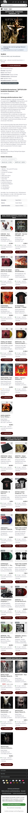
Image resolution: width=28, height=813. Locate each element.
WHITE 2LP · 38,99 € (20, 162)
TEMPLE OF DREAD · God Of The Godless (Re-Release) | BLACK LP (6, 270)
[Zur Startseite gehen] (5, 2)
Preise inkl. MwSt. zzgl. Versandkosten (10, 56)
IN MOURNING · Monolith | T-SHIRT (20, 306)
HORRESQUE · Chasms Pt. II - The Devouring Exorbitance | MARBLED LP (6, 564)
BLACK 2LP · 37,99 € (7, 162)
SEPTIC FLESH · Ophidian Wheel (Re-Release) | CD (7, 675)
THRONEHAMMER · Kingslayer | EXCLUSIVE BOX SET (6, 600)
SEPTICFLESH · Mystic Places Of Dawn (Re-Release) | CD (21, 711)
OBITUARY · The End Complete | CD (21, 234)
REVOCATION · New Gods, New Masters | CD (6, 378)
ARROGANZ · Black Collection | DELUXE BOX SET (6, 456)
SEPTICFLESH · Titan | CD (21, 675)
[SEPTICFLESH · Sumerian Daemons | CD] (14, 30)
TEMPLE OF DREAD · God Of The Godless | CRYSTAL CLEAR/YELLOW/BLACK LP (7, 342)
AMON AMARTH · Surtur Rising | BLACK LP (6, 416)
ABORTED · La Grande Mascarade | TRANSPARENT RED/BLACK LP (20, 600)
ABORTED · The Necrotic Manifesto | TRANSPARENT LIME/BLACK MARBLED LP (6, 636)
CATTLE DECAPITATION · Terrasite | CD (19, 270)
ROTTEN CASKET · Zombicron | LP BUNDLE (20, 492)
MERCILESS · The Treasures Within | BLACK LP (20, 342)
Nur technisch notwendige (14, 808)
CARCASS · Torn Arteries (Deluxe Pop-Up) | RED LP (6, 234)
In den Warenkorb (15, 65)
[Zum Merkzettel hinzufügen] (11, 221)
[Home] (1, 9)
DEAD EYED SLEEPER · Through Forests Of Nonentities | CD (21, 528)
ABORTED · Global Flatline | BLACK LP (20, 456)
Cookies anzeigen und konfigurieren (14, 811)
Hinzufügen (7, 252)
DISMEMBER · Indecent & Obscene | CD (7, 306)
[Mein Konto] (18, 2)
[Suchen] (25, 5)
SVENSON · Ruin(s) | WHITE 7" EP (21, 636)
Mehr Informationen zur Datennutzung (12, 800)
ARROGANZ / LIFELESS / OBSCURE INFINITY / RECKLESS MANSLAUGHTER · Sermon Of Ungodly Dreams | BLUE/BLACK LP (7, 528)
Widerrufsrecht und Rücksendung (10, 791)
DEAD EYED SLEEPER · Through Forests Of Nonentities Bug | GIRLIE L (21, 564)
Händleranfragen (6, 793)
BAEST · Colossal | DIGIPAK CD (20, 378)
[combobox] (12, 5)
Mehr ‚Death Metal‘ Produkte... (10, 83)
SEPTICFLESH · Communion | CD (6, 711)
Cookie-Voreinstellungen (19, 793)
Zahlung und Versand (13, 788)
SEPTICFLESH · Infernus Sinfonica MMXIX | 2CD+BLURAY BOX (6, 747)
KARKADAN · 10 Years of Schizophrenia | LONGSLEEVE (5, 492)
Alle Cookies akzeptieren (14, 804)
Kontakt (23, 791)
